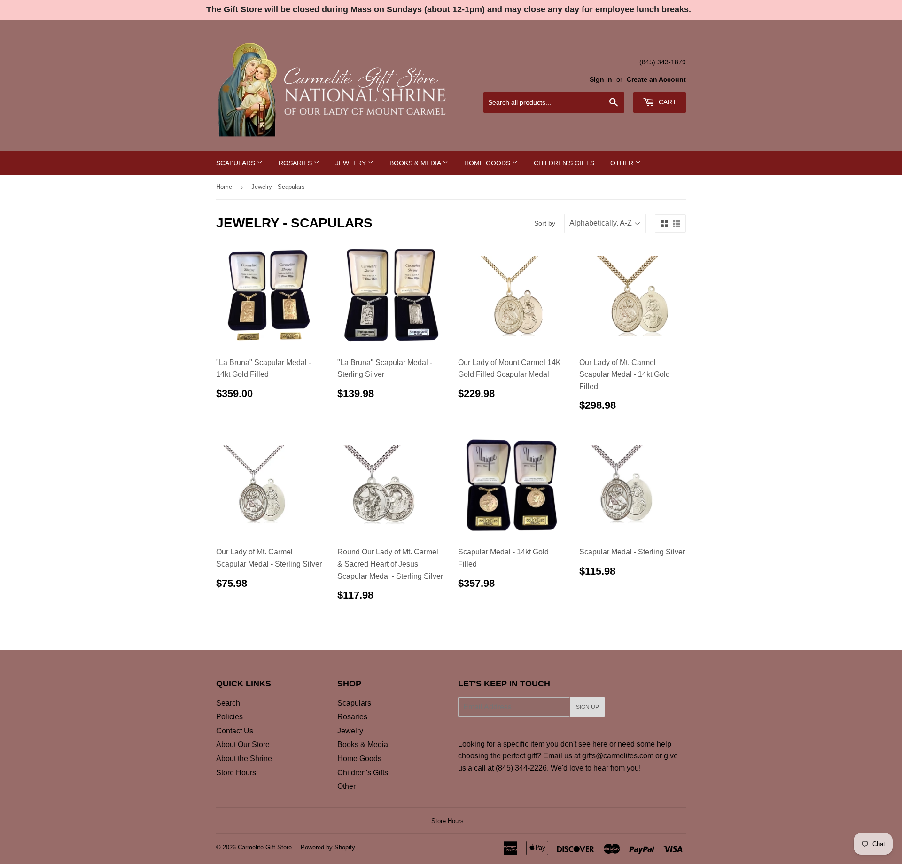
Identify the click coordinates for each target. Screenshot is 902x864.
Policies (229, 717)
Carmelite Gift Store (265, 847)
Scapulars (236, 163)
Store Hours (236, 773)
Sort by (544, 223)
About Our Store (243, 744)
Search (228, 703)
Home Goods (488, 163)
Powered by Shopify (328, 847)
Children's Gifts (564, 163)
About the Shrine (244, 759)
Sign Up (587, 707)
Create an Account (656, 79)
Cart (666, 102)
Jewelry (351, 163)
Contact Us (234, 731)
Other (622, 163)
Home (224, 186)
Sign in (601, 79)
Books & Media (416, 163)
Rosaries (296, 163)
